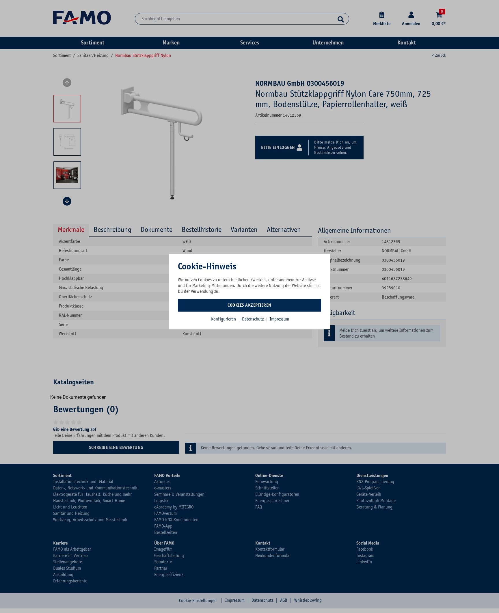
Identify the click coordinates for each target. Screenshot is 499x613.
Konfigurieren (223, 319)
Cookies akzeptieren (249, 305)
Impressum (279, 319)
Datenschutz (253, 319)
